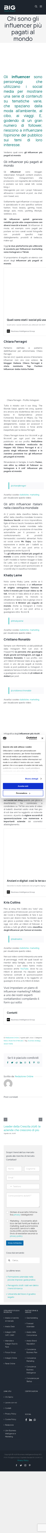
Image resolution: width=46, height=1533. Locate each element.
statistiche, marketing (29, 494)
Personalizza (21, 793)
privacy (17, 1215)
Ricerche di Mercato (16, 1041)
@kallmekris (16, 939)
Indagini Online (11, 1358)
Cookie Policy (10, 1419)
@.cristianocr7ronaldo (21, 690)
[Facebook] (8, 1062)
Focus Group (10, 1352)
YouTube (24, 968)
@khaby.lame (17, 621)
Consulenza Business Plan (31, 1350)
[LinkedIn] (21, 1062)
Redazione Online (12, 1038)
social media (8, 1044)
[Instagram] (25, 1465)
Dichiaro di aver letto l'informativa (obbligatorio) (24, 1213)
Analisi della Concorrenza (31, 1333)
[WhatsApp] (25, 1062)
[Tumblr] (30, 1062)
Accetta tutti (23, 786)
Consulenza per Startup (32, 1379)
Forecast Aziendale (30, 1325)
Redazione (9, 1425)
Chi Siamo (9, 1397)
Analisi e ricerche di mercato (12, 1319)
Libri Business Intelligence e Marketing (10, 1434)
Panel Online (10, 1364)
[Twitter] (12, 1062)
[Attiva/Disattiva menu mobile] (41, 6)
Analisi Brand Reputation (31, 1342)
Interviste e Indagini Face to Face (11, 1344)
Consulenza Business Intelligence (31, 1370)
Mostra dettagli (31, 779)
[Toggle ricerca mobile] (36, 6)
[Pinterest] (34, 1062)
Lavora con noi (11, 1403)
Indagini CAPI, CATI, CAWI (10, 1333)
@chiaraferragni (18, 485)
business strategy (34, 1041)
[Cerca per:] (23, 1260)
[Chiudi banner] (42, 738)
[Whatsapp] (35, 1420)
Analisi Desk (10, 1327)
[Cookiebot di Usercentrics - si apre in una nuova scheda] (27, 738)
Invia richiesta (15, 1243)
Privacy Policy (10, 1414)
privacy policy (16, 1236)
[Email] (38, 1062)
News (6, 1041)
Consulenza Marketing (31, 1359)
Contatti (8, 1408)
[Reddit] (17, 1062)
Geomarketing (32, 1318)
